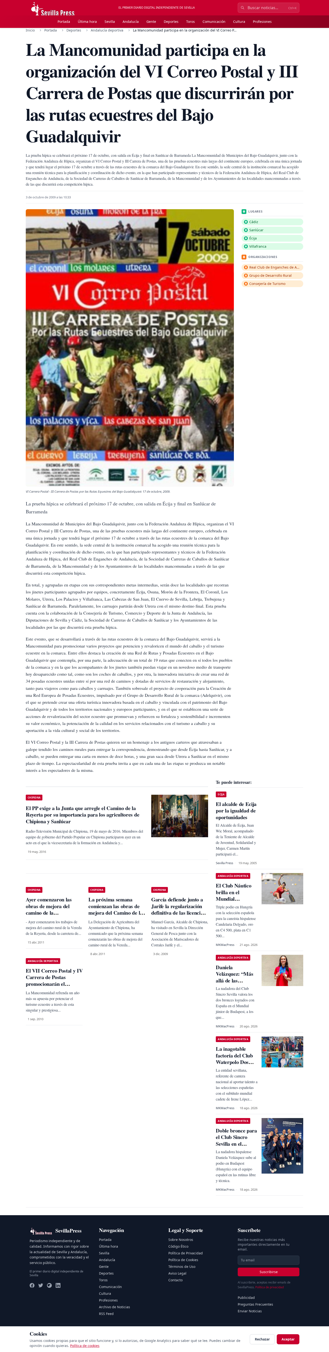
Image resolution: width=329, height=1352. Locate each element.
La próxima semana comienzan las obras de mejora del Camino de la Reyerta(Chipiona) (115, 909)
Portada (64, 21)
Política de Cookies (183, 1260)
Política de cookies (84, 1345)
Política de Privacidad (185, 1253)
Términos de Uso (181, 1266)
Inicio (30, 30)
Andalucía (131, 21)
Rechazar (262, 1339)
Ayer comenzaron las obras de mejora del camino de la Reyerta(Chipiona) (49, 909)
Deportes (171, 21)
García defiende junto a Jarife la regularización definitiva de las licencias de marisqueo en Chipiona (178, 912)
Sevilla (110, 21)
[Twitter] (40, 1285)
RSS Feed (106, 1313)
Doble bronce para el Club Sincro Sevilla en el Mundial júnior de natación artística (236, 1143)
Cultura (239, 21)
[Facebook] (32, 1285)
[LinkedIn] (58, 1285)
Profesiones (262, 21)
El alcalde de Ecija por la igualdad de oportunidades (236, 810)
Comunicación (214, 21)
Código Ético (178, 1246)
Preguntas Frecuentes (255, 1304)
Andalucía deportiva (107, 30)
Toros (190, 21)
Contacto (175, 1280)
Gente (151, 21)
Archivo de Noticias (114, 1307)
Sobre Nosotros (180, 1239)
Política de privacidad (269, 1287)
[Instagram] (49, 1285)
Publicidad (246, 1297)
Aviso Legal (177, 1273)
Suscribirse (269, 1272)
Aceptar (288, 1339)
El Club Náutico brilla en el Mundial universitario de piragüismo (233, 898)
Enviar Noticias (250, 1311)
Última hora (87, 21)
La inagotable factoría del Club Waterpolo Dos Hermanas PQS (234, 1059)
